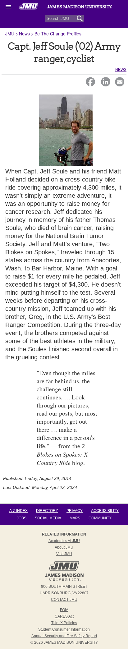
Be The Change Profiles (57, 33)
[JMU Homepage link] (64, 580)
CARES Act (64, 616)
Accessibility (105, 511)
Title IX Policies (64, 623)
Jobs (21, 518)
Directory (47, 511)
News (24, 33)
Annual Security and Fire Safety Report (64, 636)
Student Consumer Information (64, 629)
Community (100, 518)
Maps (75, 518)
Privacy (74, 511)
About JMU (64, 547)
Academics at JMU (64, 541)
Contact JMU (64, 599)
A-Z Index (18, 511)
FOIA (64, 610)
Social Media (48, 518)
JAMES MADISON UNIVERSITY (71, 642)
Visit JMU (64, 554)
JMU (9, 33)
